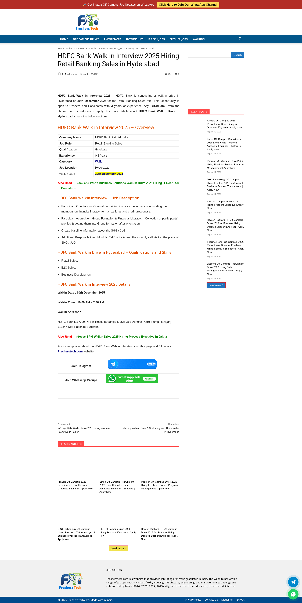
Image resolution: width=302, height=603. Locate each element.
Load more (117, 548)
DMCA (240, 599)
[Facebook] (82, 83)
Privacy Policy (193, 599)
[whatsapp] (293, 594)
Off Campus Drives (86, 39)
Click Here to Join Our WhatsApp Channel (188, 4)
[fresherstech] (60, 74)
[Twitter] (293, 582)
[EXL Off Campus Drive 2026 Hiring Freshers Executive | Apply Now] (118, 511)
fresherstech (71, 74)
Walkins (199, 39)
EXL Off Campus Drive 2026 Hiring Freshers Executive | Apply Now (117, 532)
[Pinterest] (98, 83)
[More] (115, 83)
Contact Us (211, 599)
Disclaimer (227, 599)
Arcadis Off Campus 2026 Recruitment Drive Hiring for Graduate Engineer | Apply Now (75, 485)
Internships (134, 39)
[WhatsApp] (106, 83)
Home (64, 39)
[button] (240, 39)
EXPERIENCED (112, 39)
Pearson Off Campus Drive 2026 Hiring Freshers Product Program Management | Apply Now (159, 485)
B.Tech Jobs (156, 39)
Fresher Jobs (179, 39)
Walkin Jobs (71, 48)
